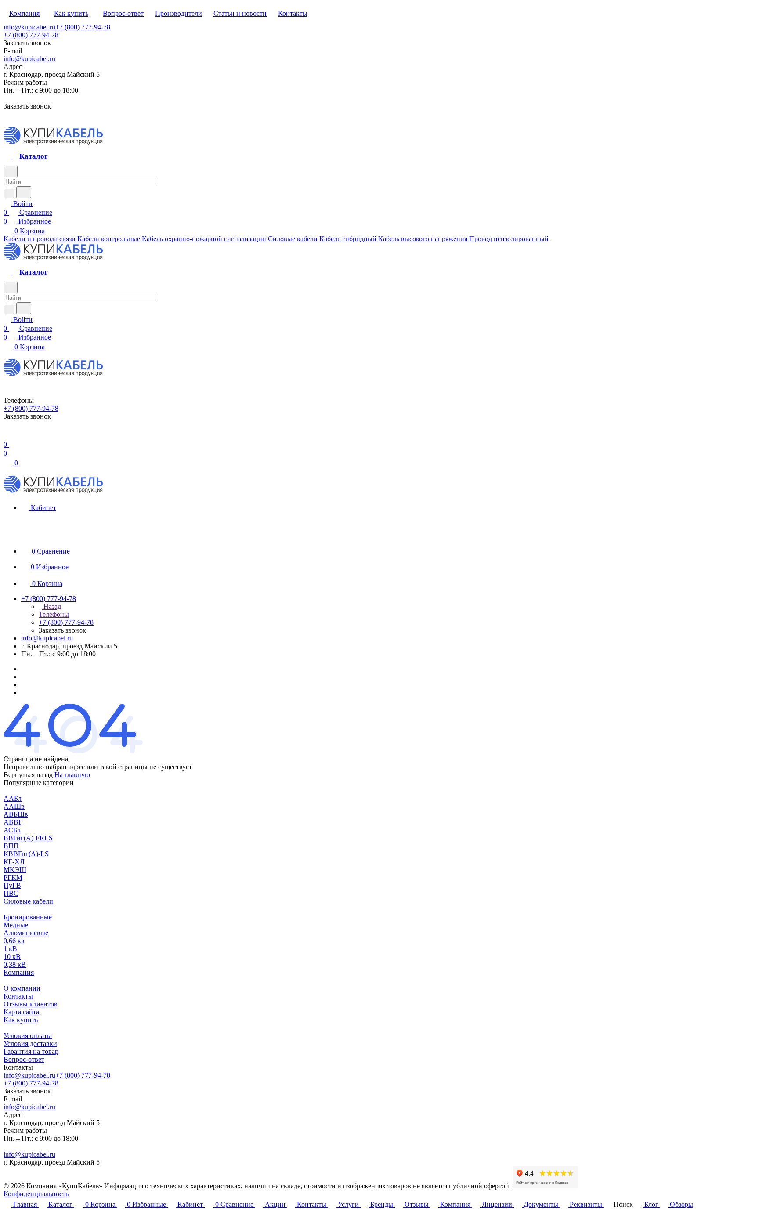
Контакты (18, 996)
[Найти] (23, 192)
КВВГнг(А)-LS (26, 853)
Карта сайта (21, 1012)
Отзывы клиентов (31, 1004)
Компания (19, 972)
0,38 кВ (15, 964)
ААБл (13, 798)
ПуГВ (12, 885)
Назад (51, 606)
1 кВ (10, 948)
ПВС (11, 893)
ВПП (11, 846)
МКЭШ (15, 869)
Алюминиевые (26, 933)
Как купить (21, 1020)
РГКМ (13, 877)
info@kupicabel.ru (29, 27)
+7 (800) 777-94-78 (82, 27)
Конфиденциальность (36, 1194)
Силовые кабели (28, 901)
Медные (16, 925)
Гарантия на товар (31, 1051)
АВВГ (13, 822)
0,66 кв (14, 940)
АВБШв (16, 814)
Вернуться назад (28, 774)
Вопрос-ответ (24, 1059)
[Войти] (7, 435)
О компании (22, 988)
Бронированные (28, 917)
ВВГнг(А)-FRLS (28, 838)
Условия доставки (30, 1043)
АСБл (12, 830)
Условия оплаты (28, 1035)
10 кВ (12, 956)
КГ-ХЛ (14, 861)
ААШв (14, 806)
